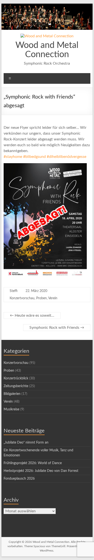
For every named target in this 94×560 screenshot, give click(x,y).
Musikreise (11, 409)
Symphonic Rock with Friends (56, 328)
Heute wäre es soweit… (32, 315)
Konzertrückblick (16, 378)
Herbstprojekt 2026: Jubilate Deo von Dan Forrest (41, 471)
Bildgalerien (12, 394)
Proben (41, 298)
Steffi (13, 291)
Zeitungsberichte (16, 386)
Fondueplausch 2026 (19, 478)
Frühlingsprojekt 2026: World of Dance (33, 463)
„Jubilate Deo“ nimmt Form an (26, 442)
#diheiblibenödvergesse (66, 157)
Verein (52, 298)
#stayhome (13, 157)
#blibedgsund (34, 157)
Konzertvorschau (22, 298)
